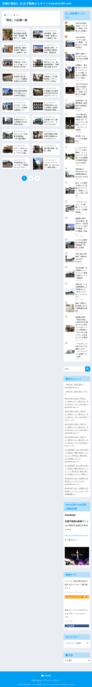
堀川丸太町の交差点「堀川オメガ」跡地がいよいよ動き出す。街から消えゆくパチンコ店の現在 (76, 401)
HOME (47, 675)
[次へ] (37, 178)
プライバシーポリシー (52, 680)
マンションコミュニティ (75, 592)
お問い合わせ (37, 680)
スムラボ (68, 621)
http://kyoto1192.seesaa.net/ (76, 535)
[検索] (87, 368)
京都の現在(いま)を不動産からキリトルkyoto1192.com (36, 3)
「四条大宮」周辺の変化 (73, 384)
